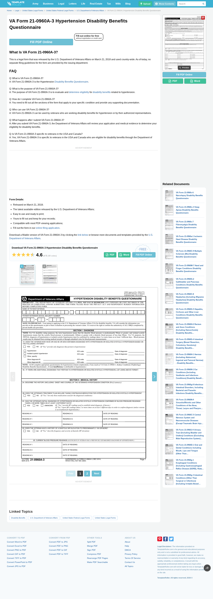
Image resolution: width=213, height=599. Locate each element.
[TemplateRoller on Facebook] (165, 539)
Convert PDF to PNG (58, 546)
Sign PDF (91, 550)
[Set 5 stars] (32, 255)
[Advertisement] (83, 170)
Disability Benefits (18, 518)
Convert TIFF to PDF (16, 558)
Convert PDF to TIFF (58, 554)
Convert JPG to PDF (16, 566)
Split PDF (91, 542)
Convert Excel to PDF (17, 546)
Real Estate (96, 3)
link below (83, 235)
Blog (128, 3)
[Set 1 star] (14, 255)
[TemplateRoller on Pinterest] (159, 539)
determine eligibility (79, 92)
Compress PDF (94, 554)
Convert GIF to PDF (16, 554)
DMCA (128, 550)
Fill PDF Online (41, 42)
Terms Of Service (133, 558)
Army (35, 3)
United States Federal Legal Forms (76, 518)
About (127, 542)
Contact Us (130, 562)
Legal (61, 3)
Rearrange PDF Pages (97, 558)
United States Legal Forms (105, 518)
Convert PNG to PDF (16, 550)
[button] (154, 376)
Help (127, 546)
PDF (112, 255)
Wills (118, 3)
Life (83, 3)
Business (48, 3)
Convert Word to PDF (17, 542)
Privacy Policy (131, 554)
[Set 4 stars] (28, 255)
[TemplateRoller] (15, 3)
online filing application (48, 228)
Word (126, 255)
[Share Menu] (207, 567)
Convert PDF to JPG (58, 542)
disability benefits (102, 92)
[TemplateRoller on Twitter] (171, 539)
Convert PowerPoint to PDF (19, 562)
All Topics (129, 566)
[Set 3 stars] (23, 255)
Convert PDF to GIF (58, 550)
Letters (73, 3)
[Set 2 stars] (18, 255)
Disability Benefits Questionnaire (71, 81)
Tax (109, 3)
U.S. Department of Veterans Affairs (44, 518)
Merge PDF (92, 546)
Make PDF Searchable (97, 562)
